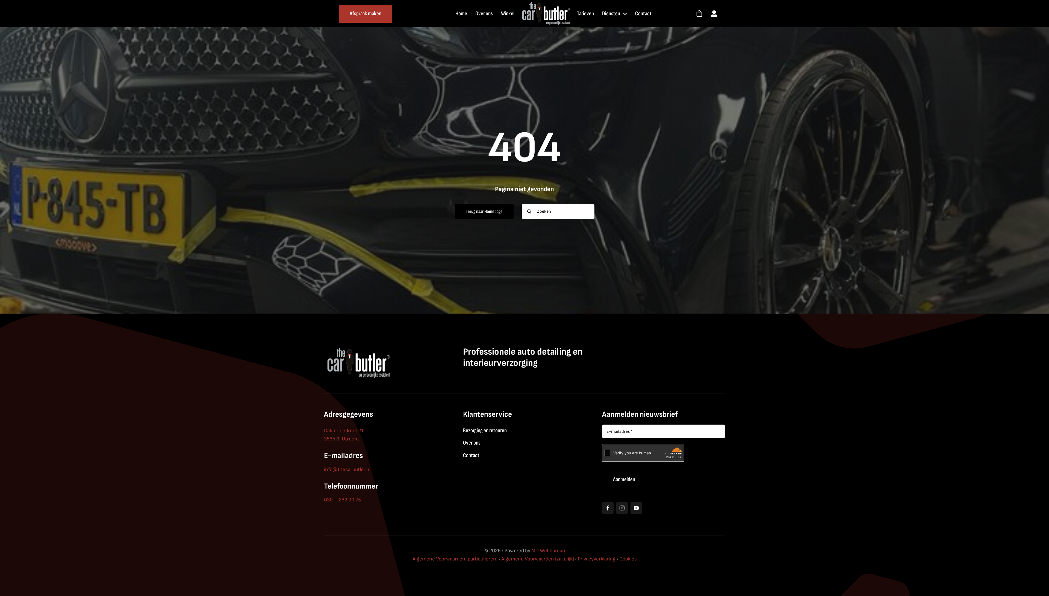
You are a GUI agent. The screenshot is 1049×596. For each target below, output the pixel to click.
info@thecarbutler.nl (347, 469)
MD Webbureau (548, 551)
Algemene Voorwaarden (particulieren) (454, 559)
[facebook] (608, 508)
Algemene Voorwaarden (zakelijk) (537, 559)
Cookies (628, 559)
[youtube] (636, 508)
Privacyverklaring (596, 559)
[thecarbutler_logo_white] (546, 4)
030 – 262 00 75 (342, 500)
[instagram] (622, 508)
